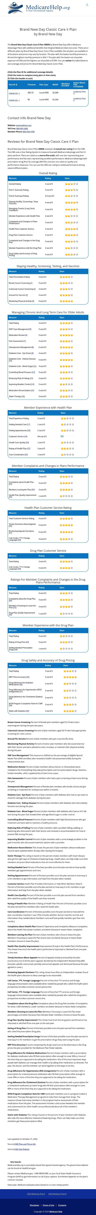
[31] (14, 608)
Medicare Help (56, 1212)
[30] (10, 601)
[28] (19, 540)
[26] (10, 526)
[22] (26, 455)
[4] (33, 301)
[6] (26, 335)
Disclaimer (34, 1205)
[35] (27, 677)
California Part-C (79, 93)
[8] (33, 347)
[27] (10, 533)
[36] (20, 685)
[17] (28, 425)
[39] (10, 706)
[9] (32, 353)
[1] (31, 283)
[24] (33, 490)
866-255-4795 (29, 132)
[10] (10, 361)
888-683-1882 (22, 129)
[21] (28, 449)
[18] (28, 430)
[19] (25, 436)
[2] (34, 289)
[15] (32, 390)
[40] (27, 711)
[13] (31, 378)
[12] (33, 372)
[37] (21, 692)
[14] (32, 384)
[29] (19, 569)
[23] (10, 484)
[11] (34, 366)
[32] (10, 615)
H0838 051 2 (14, 94)
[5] (30, 329)
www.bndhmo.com (23, 125)
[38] (10, 699)
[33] (27, 642)
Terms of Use (48, 1205)
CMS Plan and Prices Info (25, 1144)
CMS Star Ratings (21, 1149)
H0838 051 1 (14, 101)
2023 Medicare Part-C (36, 1194)
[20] (27, 443)
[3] (27, 295)
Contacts (62, 1205)
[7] (25, 341)
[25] (10, 497)
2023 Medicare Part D (57, 1194)
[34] (15, 650)
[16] (23, 396)
